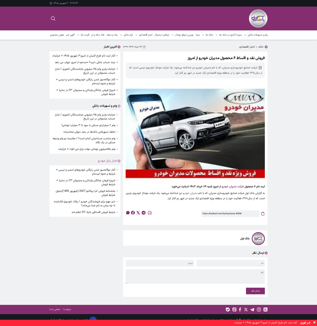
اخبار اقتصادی (145, 35)
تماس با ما (55, 309)
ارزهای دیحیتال (162, 35)
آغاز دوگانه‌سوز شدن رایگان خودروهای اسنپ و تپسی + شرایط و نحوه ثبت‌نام (85, 82)
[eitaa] (234, 309)
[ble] (228, 309)
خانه (261, 47)
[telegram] (143, 213)
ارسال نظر (255, 291)
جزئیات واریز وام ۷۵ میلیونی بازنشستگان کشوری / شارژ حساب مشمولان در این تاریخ (85, 71)
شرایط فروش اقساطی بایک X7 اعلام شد (93, 212)
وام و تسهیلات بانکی (257, 35)
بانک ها (209, 35)
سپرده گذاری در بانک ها (230, 35)
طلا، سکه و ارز (98, 35)
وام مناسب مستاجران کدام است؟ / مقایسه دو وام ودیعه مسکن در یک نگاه (84, 141)
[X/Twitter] (246, 309)
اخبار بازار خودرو (107, 161)
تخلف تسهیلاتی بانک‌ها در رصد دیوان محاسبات (89, 132)
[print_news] (150, 214)
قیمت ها (85, 35)
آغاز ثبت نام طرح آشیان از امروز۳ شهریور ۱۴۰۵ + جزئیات (83, 56)
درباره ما (67, 309)
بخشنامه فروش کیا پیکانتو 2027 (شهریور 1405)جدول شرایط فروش (85, 193)
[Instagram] (259, 309)
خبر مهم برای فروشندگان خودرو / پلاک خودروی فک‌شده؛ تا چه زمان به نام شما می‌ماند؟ (84, 204)
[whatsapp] (128, 213)
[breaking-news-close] (314, 323)
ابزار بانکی (128, 35)
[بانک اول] (258, 18)
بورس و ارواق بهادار (184, 35)
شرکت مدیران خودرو (233, 187)
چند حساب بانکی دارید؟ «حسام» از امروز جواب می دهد (85, 62)
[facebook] (133, 213)
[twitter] (138, 213)
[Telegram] (252, 309)
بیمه (198, 35)
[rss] (265, 309)
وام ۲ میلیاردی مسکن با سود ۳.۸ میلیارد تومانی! (88, 125)
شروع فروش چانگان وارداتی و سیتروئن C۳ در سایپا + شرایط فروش (85, 92)
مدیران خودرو (190, 193)
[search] (53, 18)
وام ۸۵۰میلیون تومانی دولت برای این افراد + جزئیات (86, 149)
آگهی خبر (70, 35)
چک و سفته (112, 35)
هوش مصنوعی (57, 35)
